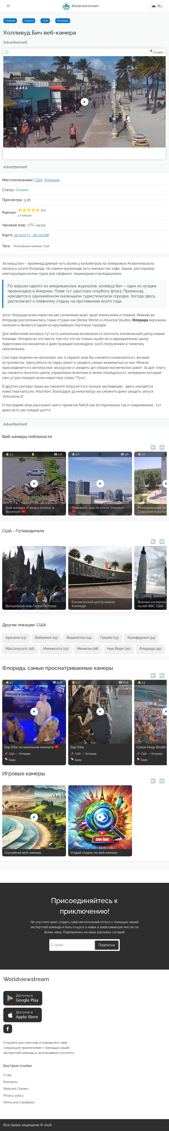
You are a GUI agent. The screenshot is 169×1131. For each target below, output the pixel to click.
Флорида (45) (150, 649)
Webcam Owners (15, 1088)
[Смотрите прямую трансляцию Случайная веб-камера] (34, 848)
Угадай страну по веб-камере (94, 853)
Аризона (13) (16, 638)
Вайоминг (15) (46, 638)
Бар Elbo (77, 747)
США (45, 20)
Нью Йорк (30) (118, 649)
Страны (28, 20)
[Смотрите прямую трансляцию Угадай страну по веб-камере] (100, 848)
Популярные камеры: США (31, 246)
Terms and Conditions (19, 1102)
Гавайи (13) (109, 638)
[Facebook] (7, 1028)
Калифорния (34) (141, 638)
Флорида (62, 20)
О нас (7, 1075)
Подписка (106, 945)
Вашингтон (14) (79, 638)
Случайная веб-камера (22, 853)
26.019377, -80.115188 (31, 235)
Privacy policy (13, 1095)
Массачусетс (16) (20, 649)
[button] (153, 446)
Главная (10, 20)
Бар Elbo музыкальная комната (31, 747)
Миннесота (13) (55, 649)
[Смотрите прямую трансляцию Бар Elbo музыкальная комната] (34, 742)
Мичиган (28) (87, 649)
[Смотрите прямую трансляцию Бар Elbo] (100, 742)
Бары (12, 759)
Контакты (10, 1082)
